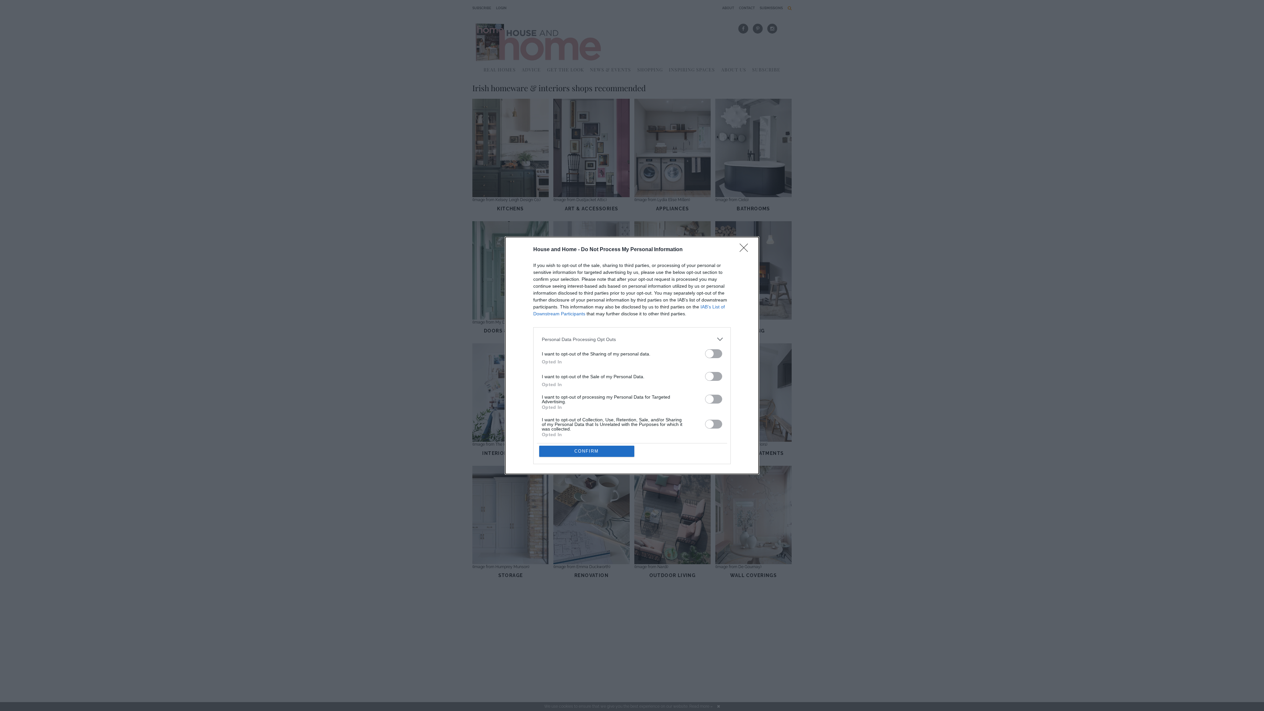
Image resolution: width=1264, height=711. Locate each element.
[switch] (713, 353)
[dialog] (632, 355)
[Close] (746, 250)
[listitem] (632, 339)
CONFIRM (586, 451)
